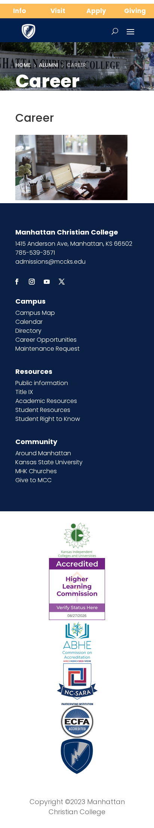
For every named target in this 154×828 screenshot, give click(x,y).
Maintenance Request (47, 348)
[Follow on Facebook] (17, 282)
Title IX (24, 392)
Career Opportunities (46, 339)
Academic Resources (46, 401)
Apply (96, 10)
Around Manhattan (43, 453)
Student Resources (42, 410)
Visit (57, 10)
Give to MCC (33, 480)
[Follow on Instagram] (32, 282)
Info (19, 10)
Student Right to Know (47, 419)
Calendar (29, 321)
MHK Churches (36, 471)
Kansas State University (49, 462)
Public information (41, 383)
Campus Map (35, 312)
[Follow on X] (62, 282)
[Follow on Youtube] (47, 282)
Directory (28, 330)
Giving (135, 10)
